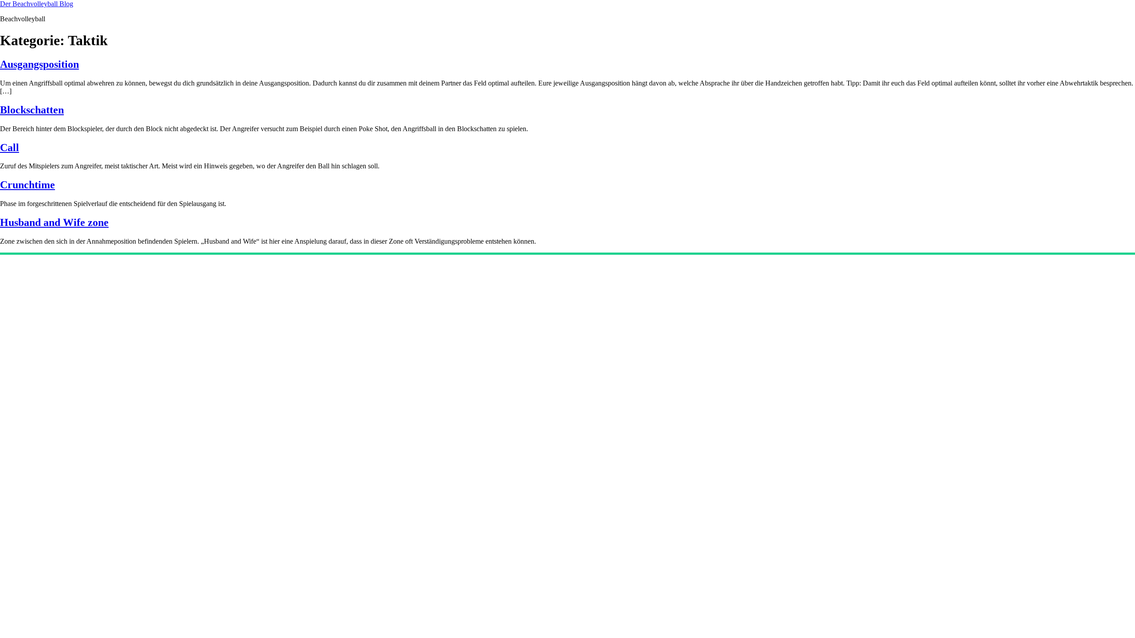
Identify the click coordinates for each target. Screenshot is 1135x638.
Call (9, 147)
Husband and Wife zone (54, 222)
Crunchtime (27, 185)
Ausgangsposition (39, 64)
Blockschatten (32, 110)
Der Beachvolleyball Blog (36, 4)
